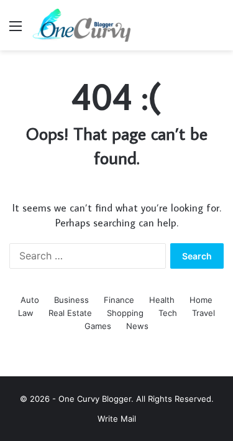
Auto (30, 300)
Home (201, 300)
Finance (119, 300)
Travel (203, 313)
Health (162, 300)
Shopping (125, 313)
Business (71, 300)
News (137, 326)
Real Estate (70, 313)
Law (26, 313)
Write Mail (117, 419)
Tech (167, 313)
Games (98, 326)
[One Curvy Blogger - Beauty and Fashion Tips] (80, 25)
